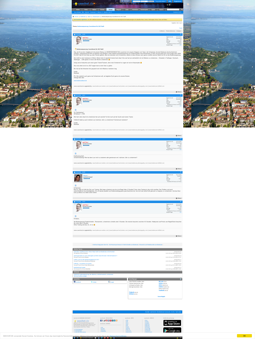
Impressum (103, 331)
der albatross (93, 274)
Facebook (78, 282)
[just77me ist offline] (78, 40)
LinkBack (162, 31)
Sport (89, 16)
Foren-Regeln (161, 296)
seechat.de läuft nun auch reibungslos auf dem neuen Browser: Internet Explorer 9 (95, 255)
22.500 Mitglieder (79, 329)
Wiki (127, 325)
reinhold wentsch (101, 274)
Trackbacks (161, 290)
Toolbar (147, 321)
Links (126, 9)
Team (127, 324)
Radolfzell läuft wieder (79, 267)
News (127, 323)
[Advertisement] (127, 304)
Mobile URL (147, 329)
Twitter (95, 282)
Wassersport (96, 16)
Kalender (87, 12)
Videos (94, 9)
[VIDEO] (161, 287)
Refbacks (131, 294)
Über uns (128, 329)
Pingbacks (131, 292)
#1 (180, 34)
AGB (127, 321)
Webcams (147, 324)
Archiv (173, 312)
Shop (146, 320)
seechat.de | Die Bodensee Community (160, 312)
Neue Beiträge (77, 12)
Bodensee (83, 16)
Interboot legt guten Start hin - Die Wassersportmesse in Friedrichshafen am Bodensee (115, 244)
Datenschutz (129, 332)
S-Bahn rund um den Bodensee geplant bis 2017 (86, 259)
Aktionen (99, 12)
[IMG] (160, 285)
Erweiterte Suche (177, 12)
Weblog (127, 328)
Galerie (161, 9)
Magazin (118, 9)
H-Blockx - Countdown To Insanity (83, 263)
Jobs (102, 327)
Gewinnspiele (144, 9)
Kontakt (147, 312)
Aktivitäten (135, 9)
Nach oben (178, 312)
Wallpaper (147, 326)
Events (102, 9)
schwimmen (110, 274)
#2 (180, 95)
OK (244, 336)
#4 (180, 172)
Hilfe (170, 1)
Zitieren (179, 92)
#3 (180, 138)
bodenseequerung (84, 274)
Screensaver (147, 330)
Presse (127, 326)
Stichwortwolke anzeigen (80, 276)
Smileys (161, 283)
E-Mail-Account (148, 332)
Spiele (153, 9)
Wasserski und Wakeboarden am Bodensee (150, 244)
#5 (180, 201)
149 (180, 45)
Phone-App (147, 328)
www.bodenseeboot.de (80, 80)
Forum (110, 9)
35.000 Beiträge (78, 330)
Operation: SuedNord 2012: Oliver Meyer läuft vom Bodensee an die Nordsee (94, 251)
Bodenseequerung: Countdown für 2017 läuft (90, 26)
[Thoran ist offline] (78, 178)
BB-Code (161, 281)
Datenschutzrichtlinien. (118, 336)
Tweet (180, 28)
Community (92, 12)
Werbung (103, 330)
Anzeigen (147, 323)
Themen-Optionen (170, 31)
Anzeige (178, 31)
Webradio (147, 325)
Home (78, 9)
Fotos (86, 9)
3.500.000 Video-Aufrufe (80, 332)
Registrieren (177, 1)
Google (112, 282)
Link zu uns (128, 330)
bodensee (76, 274)
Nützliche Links (107, 12)
